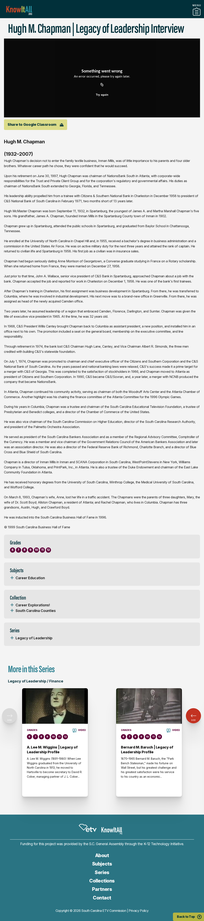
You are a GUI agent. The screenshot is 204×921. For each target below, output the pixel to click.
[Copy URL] (102, 85)
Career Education (30, 578)
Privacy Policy (139, 911)
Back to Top (186, 917)
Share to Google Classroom (32, 124)
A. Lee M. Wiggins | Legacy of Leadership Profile (52, 749)
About (102, 855)
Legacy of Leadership (34, 638)
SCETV (88, 828)
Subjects (102, 864)
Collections (102, 881)
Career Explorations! (33, 605)
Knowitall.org (19, 10)
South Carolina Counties (36, 611)
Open (12, 578)
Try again (102, 94)
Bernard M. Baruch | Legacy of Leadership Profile (147, 749)
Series (102, 872)
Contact (102, 898)
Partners (102, 17)
